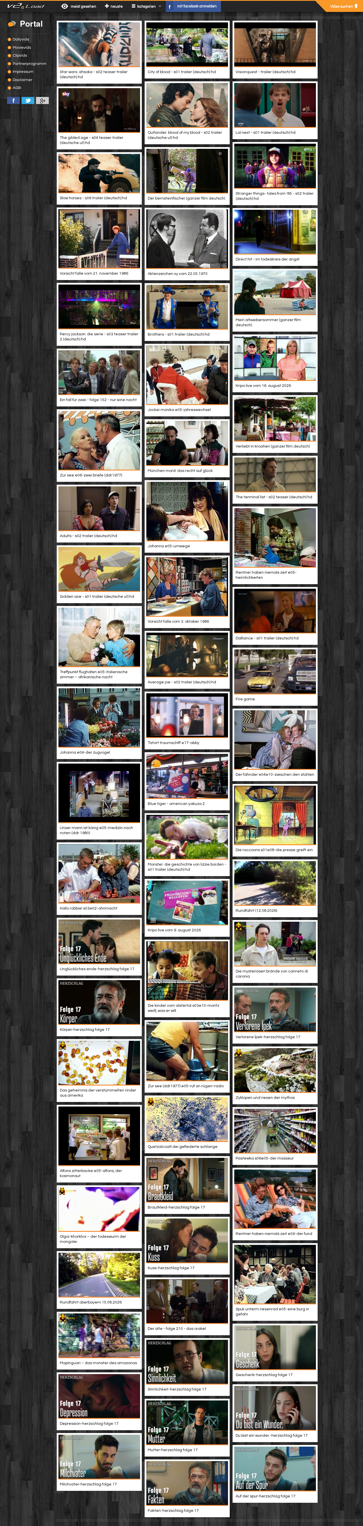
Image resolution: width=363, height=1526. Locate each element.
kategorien (146, 7)
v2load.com (28, 6)
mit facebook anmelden (197, 6)
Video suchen (341, 7)
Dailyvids (21, 39)
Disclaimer (22, 80)
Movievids (22, 48)
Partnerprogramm (30, 64)
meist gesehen (83, 7)
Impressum (23, 72)
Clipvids (20, 56)
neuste (117, 7)
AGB (17, 88)
